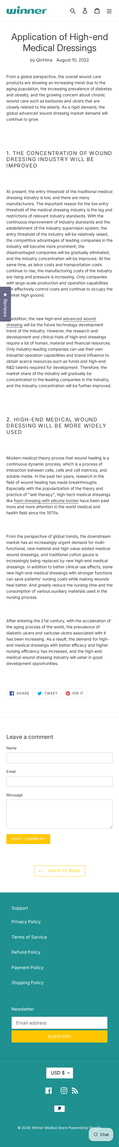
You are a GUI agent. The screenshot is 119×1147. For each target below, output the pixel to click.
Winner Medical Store (49, 1128)
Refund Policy (26, 952)
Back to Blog (64, 870)
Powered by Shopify (84, 1128)
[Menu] (109, 10)
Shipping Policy (28, 982)
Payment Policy (27, 967)
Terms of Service (29, 937)
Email (11, 771)
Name (11, 748)
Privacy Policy (26, 921)
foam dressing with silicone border (46, 500)
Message (14, 795)
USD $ (58, 1073)
